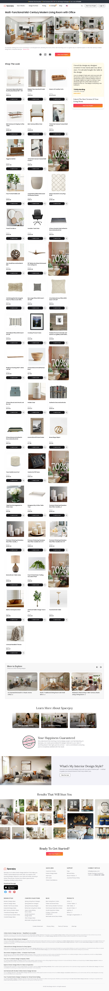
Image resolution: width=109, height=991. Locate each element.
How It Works (21, 6)
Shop (60, 6)
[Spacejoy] (9, 5)
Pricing (44, 6)
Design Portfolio (33, 6)
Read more (26, 49)
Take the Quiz (65, 775)
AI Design (53, 6)
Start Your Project (91, 6)
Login (101, 6)
